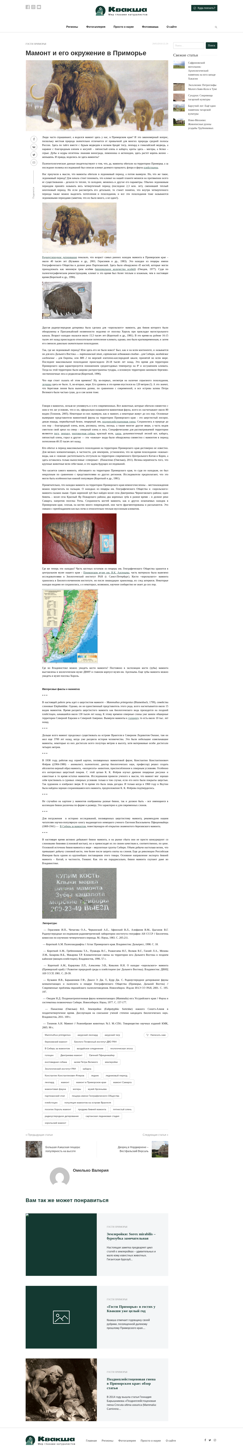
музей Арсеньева (97, 1089)
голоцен (49, 1055)
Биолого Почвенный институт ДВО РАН (95, 1041)
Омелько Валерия (91, 1170)
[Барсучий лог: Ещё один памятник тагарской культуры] (180, 108)
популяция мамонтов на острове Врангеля (87, 1102)
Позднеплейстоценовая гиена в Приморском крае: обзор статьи (131, 1383)
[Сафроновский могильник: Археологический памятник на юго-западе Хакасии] (180, 65)
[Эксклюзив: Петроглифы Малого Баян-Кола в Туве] (180, 87)
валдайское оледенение (90, 1048)
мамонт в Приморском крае (91, 1082)
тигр (56, 433)
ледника (46, 384)
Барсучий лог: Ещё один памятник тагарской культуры (202, 109)
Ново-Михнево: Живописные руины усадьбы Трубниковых (200, 124)
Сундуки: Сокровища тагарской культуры (200, 97)
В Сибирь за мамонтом (73, 826)
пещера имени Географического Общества (95, 1095)
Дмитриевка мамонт (71, 1055)
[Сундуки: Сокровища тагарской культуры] (180, 97)
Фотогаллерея (95, 26)
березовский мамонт (56, 1041)
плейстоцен (51, 1102)
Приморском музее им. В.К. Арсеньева (106, 572)
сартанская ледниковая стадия (102, 1116)
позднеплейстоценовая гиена (118, 421)
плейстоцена (151, 167)
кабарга (87, 1068)
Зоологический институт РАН (60, 1068)
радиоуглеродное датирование (62, 1116)
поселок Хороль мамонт (58, 1109)
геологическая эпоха (121, 1048)
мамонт (65, 1082)
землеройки (111, 1062)
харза (118, 433)
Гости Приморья (36, 44)
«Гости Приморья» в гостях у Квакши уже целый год (131, 1309)
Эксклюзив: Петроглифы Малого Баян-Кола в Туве (202, 87)
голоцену (133, 718)
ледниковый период (116, 1075)
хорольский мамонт (55, 1123)
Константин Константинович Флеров (64, 1075)
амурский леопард (88, 1035)
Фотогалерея (127, 1440)
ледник (95, 1075)
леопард (65, 433)
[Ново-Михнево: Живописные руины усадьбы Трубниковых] (180, 122)
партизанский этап (55, 1095)
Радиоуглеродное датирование (59, 257)
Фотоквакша (150, 26)
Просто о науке (124, 26)
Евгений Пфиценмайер (102, 1055)
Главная (91, 1440)
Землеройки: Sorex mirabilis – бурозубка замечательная (131, 1236)
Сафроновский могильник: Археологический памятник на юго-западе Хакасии (202, 70)
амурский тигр (112, 1035)
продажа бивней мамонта (92, 1109)
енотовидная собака (83, 433)
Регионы (72, 26)
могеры (77, 1089)
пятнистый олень (122, 1109)
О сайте (172, 26)
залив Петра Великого (86, 1062)
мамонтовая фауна (55, 1089)
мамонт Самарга (122, 1082)
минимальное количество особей (115, 269)
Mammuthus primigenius (58, 1035)
